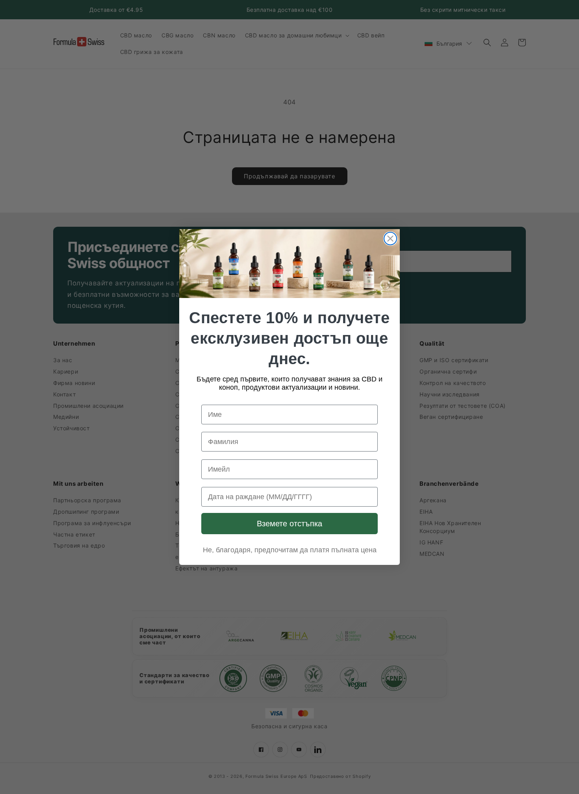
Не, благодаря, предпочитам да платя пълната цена (290, 550)
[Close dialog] (390, 238)
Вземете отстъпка (289, 523)
